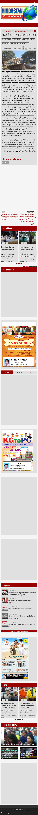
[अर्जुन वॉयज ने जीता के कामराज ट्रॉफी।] (9, 237)
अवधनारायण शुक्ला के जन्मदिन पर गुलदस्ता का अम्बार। (27, 249)
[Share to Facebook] (11, 239)
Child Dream (25, 703)
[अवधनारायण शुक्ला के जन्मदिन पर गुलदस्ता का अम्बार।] (27, 237)
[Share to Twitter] (13, 239)
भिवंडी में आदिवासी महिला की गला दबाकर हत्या (19, 608)
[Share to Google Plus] (15, 239)
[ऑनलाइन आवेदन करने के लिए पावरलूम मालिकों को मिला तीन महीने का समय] (5, 616)
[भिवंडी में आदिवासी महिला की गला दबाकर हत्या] (5, 608)
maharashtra (22, 31)
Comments (19, 372)
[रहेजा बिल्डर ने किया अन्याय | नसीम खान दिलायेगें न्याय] (19, 736)
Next (35, 237)
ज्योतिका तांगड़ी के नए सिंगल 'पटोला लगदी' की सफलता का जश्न (27, 756)
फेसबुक (7, 372)
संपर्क (31, 372)
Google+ (8, 162)
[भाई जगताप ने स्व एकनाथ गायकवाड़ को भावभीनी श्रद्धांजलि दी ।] (5, 600)
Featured (6, 31)
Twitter (5, 162)
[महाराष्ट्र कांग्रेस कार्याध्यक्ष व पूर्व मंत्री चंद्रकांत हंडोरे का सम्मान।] (9, 694)
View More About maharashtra (19, 631)
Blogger (26, 266)
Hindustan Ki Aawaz (10, 48)
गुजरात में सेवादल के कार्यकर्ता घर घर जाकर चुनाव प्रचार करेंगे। (7, 756)
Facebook (3, 162)
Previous (2, 237)
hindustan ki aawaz (15, 813)
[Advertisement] (19, 187)
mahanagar (13, 31)
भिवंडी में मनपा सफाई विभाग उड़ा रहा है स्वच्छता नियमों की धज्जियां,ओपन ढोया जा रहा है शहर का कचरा (19, 39)
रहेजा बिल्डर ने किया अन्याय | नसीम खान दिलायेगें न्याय (17, 744)
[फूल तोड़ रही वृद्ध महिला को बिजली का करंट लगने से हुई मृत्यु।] (5, 624)
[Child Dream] (27, 694)
